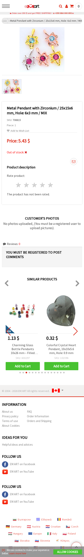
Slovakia (24, 540)
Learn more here (17, 553)
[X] (3, 550)
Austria (36, 526)
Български (24, 519)
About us (7, 411)
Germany (16, 526)
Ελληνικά (46, 519)
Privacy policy (10, 416)
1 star (19, 185)
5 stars (50, 185)
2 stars (27, 185)
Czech (74, 526)
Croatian (56, 526)
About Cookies (11, 425)
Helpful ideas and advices (17, 444)
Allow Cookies (67, 552)
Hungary (18, 533)
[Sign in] (66, 6)
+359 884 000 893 (63, 13)
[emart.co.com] (25, 7)
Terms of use (10, 421)
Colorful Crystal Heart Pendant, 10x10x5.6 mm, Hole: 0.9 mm (61, 349)
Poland (72, 533)
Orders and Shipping (39, 421)
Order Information (38, 416)
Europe (37, 533)
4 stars (42, 185)
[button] (20, 372)
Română (66, 519)
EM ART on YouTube (22, 471)
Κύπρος (65, 540)
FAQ (29, 411)
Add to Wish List (20, 130)
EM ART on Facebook (22, 464)
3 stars (35, 185)
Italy (54, 533)
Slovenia (45, 540)
